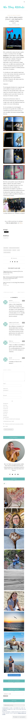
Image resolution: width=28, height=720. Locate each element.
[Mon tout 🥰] (14, 601)
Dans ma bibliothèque (14, 15)
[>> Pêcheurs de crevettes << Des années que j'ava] (14, 642)
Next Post (21, 292)
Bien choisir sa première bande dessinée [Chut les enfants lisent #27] (13, 277)
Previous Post (8, 292)
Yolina (20, 223)
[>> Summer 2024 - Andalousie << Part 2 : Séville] (14, 663)
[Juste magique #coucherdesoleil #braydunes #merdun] (14, 621)
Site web (5, 395)
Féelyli (11, 341)
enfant (14, 250)
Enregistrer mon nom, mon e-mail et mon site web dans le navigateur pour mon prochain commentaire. (6, 410)
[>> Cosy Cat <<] (14, 539)
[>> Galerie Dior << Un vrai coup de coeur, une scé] (14, 498)
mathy (11, 300)
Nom (4, 383)
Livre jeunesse (7, 252)
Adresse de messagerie (6, 389)
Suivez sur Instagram (15, 675)
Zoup (10, 358)
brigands (6, 247)
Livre (18, 250)
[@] (7, 484)
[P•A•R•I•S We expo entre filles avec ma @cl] (14, 518)
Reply (23, 300)
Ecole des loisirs (7, 250)
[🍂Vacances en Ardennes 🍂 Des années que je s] (14, 560)
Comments (14, 258)
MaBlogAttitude (14, 322)
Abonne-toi (5, 695)
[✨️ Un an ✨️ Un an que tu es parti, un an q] (14, 580)
